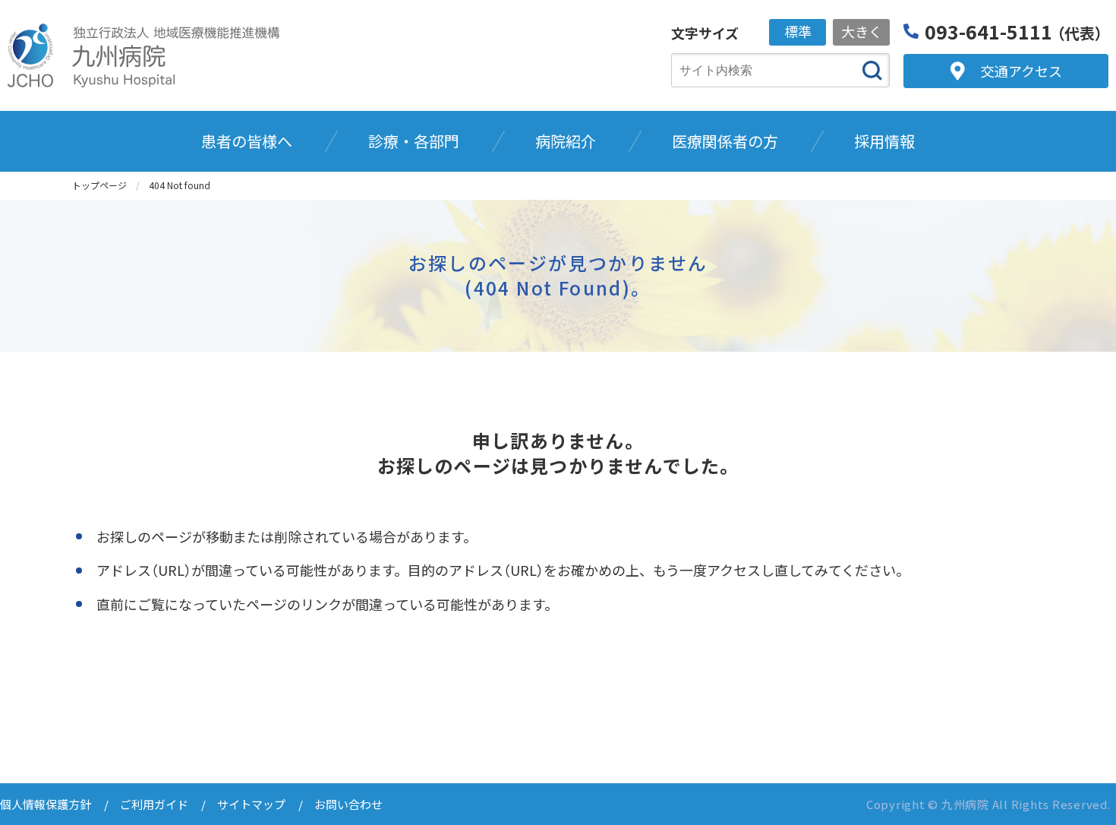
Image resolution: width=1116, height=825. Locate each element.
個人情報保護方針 (45, 804)
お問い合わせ (348, 804)
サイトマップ (251, 804)
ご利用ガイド (154, 804)
